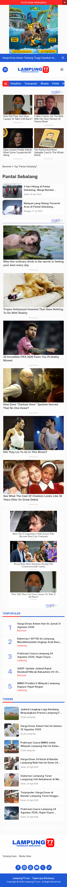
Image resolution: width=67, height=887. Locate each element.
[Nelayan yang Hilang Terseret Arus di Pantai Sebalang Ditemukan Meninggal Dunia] (12, 207)
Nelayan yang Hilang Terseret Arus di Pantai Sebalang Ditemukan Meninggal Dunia (42, 207)
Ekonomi (21, 631)
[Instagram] (24, 867)
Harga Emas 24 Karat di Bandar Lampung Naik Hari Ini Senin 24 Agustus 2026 (39, 763)
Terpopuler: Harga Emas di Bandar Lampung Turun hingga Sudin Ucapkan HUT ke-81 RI (39, 796)
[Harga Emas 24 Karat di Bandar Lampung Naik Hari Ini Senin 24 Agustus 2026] (11, 763)
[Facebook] (18, 867)
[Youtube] (36, 867)
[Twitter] (43, 867)
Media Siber (25, 856)
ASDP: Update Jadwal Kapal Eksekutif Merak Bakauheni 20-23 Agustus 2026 (37, 672)
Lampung (22, 646)
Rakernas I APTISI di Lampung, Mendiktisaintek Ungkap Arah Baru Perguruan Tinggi (38, 642)
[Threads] (30, 867)
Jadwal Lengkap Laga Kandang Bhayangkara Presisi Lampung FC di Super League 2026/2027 (40, 713)
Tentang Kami (9, 856)
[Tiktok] (49, 867)
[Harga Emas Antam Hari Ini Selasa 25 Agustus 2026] (11, 730)
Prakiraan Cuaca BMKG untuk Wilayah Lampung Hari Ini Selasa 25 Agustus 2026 (40, 746)
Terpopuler (30, 83)
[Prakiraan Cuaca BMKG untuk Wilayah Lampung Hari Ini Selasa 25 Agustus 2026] (11, 746)
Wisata (45, 83)
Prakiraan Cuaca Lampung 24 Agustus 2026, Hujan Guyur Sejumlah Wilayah (35, 657)
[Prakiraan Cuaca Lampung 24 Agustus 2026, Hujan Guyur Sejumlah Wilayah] (11, 813)
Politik (55, 83)
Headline (16, 83)
